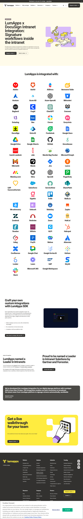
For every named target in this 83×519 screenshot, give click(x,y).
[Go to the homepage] (11, 461)
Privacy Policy (37, 517)
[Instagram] (78, 464)
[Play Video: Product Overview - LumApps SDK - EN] (60, 318)
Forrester (17, 367)
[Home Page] (9, 5)
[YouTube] (78, 461)
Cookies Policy (28, 517)
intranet (15, 365)
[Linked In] (78, 467)
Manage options (56, 510)
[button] (81, 1)
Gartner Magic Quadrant (26, 367)
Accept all (67, 510)
